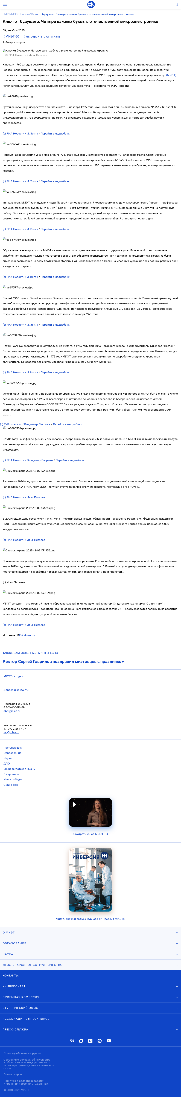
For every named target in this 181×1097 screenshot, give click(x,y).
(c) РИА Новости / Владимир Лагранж (25, 424)
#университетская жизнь (42, 36)
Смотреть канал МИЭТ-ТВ (90, 834)
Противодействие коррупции (23, 1053)
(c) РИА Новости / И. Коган (20, 277)
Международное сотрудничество (33, 965)
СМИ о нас (11, 784)
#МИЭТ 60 (11, 36)
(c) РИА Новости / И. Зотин (20, 133)
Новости (24, 14)
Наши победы (13, 779)
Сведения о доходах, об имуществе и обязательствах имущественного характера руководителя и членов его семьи (29, 1064)
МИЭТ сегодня (13, 676)
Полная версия (13, 1074)
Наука (8, 758)
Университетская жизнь (19, 769)
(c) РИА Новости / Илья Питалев (24, 497)
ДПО (7, 763)
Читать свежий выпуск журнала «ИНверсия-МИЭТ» (90, 919)
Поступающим (13, 747)
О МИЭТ (9, 932)
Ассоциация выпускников (26, 1018)
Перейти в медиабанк (55, 133)
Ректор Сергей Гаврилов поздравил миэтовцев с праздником (63, 661)
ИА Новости (27, 635)
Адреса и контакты (16, 690)
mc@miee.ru (11, 732)
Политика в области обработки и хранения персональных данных (26, 1082)
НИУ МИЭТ (10, 14)
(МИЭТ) (171, 75)
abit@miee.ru (12, 711)
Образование (12, 753)
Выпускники (11, 774)
